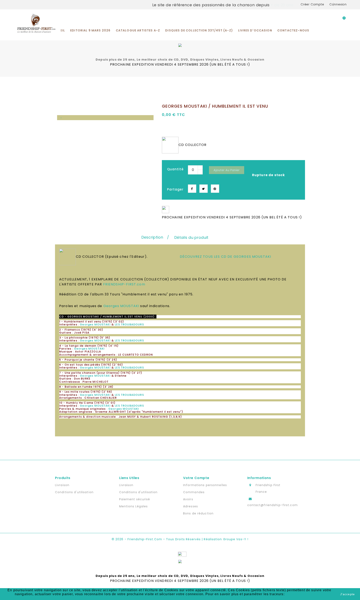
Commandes (194, 492)
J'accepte (347, 594)
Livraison (62, 485)
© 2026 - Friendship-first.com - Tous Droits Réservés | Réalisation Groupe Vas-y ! (180, 539)
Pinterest (215, 189)
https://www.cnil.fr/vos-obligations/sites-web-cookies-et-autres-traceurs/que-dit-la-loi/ (220, 596)
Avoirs (188, 499)
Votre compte (196, 478)
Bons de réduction (198, 513)
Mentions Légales (133, 506)
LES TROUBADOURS (129, 324)
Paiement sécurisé (134, 499)
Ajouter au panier (227, 170)
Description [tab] (152, 237)
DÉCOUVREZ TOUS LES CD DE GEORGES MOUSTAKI (225, 256)
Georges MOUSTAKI (121, 306)
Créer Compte (312, 4)
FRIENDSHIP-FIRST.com (124, 284)
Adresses (190, 506)
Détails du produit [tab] (191, 237)
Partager (192, 189)
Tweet (204, 189)
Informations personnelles (205, 485)
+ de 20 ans (281, 4)
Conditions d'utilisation (74, 492)
